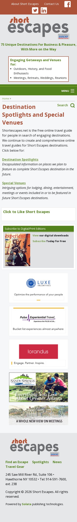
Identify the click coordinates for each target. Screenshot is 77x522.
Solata (26, 504)
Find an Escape (17, 462)
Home (5, 98)
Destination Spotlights (20, 159)
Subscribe (11, 228)
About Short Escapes (25, 4)
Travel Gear (15, 467)
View (36, 235)
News (57, 462)
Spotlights (40, 462)
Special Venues (14, 183)
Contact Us (51, 4)
